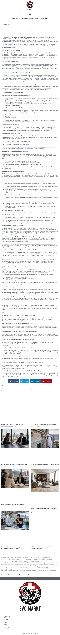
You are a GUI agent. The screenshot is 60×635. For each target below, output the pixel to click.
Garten (6, 619)
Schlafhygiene (15, 567)
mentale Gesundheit (6, 566)
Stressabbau (52, 567)
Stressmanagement (24, 570)
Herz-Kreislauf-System (11, 564)
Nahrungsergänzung (46, 566)
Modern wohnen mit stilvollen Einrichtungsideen (44, 508)
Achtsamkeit (3, 557)
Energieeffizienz (13, 559)
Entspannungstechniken (35, 559)
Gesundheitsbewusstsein (44, 562)
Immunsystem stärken (40, 564)
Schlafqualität (22, 567)
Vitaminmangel (53, 570)
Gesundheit (34, 562)
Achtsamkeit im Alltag (14, 557)
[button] (30, 14)
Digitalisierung (36, 557)
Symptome (34, 570)
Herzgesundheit (20, 564)
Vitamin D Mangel (45, 570)
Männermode (27, 566)
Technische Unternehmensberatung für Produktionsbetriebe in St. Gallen (11, 547)
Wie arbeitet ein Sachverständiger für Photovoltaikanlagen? (41, 547)
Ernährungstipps (4, 562)
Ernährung (49, 559)
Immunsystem (28, 564)
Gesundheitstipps (54, 562)
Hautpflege (4, 564)
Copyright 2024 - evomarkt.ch (30, 633)
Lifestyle (6, 621)
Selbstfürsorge (43, 568)
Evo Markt (7, 616)
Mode (5, 622)
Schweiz (27, 567)
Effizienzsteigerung (46, 557)
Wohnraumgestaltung (18, 571)
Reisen (5, 624)
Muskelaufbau (20, 566)
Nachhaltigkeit (35, 566)
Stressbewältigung (9, 570)
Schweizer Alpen (33, 567)
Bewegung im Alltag (26, 557)
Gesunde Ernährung (18, 561)
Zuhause (6, 618)
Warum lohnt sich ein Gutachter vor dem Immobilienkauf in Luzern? (12, 425)
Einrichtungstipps (4, 559)
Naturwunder (55, 566)
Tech (5, 625)
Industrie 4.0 (53, 564)
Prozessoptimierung (6, 567)
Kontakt (6, 629)
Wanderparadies (4, 571)
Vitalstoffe (39, 570)
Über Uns (6, 627)
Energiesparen (22, 559)
